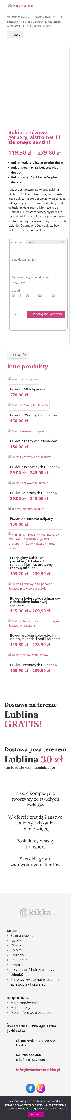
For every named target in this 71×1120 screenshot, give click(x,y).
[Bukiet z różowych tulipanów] (28, 431)
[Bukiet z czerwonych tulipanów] (29, 457)
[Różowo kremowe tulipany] (26, 509)
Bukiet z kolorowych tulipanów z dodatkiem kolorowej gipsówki (35, 601)
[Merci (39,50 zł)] (56, 298)
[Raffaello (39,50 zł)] (29, 298)
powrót (20, 355)
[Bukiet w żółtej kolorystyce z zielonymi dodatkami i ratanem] (35, 625)
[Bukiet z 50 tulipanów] (23, 379)
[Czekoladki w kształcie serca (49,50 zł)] (43, 298)
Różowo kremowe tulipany (31, 518)
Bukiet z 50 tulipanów (27, 389)
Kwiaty (50, 17)
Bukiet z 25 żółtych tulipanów (33, 415)
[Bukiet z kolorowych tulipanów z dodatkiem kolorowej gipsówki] (35, 588)
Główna (37, 17)
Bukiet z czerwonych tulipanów (35, 467)
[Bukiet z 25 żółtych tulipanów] (28, 405)
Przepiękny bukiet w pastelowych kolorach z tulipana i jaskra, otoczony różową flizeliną (31, 562)
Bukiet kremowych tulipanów (33, 664)
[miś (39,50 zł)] (16, 298)
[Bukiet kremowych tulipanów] (28, 655)
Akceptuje (36, 1114)
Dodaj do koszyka (48, 314)
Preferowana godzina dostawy (31, 277)
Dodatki (16, 290)
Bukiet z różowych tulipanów (33, 441)
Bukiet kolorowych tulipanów (33, 492)
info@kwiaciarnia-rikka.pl (38, 1070)
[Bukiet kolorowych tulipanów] (28, 483)
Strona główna (18, 17)
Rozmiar (16, 242)
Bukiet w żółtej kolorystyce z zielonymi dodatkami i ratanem (35, 637)
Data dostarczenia (24, 259)
